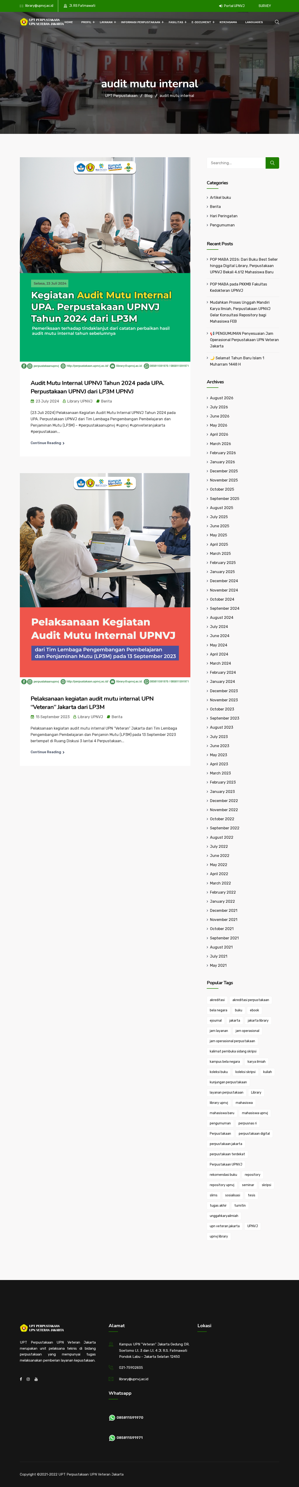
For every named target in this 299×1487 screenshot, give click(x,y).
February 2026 (223, 453)
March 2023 (220, 773)
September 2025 (224, 498)
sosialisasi (232, 1195)
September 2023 (224, 718)
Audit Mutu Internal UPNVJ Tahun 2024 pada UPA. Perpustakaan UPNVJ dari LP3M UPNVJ (97, 387)
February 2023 (223, 782)
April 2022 (219, 874)
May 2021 (218, 965)
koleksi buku (219, 1072)
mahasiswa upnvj (255, 1113)
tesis (251, 1195)
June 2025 (219, 526)
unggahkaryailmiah (224, 1216)
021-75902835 (131, 1368)
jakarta (234, 1021)
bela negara (218, 1010)
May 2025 (218, 535)
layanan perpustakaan (226, 1093)
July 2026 (219, 407)
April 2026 (219, 434)
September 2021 (224, 938)
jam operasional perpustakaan (232, 1041)
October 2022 (222, 819)
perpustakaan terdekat (227, 1154)
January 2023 (222, 791)
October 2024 (222, 599)
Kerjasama (228, 22)
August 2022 (221, 837)
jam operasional (247, 1031)
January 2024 (222, 681)
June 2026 (219, 416)
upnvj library (219, 1236)
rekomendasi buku (223, 1175)
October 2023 (222, 709)
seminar (248, 1185)
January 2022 (222, 901)
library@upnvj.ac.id (39, 6)
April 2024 (219, 654)
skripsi (266, 1185)
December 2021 (223, 910)
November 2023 (224, 700)
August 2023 (221, 727)
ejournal (216, 1021)
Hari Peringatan (224, 216)
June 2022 (219, 855)
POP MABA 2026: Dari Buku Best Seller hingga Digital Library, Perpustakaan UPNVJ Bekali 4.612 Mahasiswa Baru (244, 265)
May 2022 (218, 865)
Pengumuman (222, 225)
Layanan (106, 22)
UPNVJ (252, 1226)
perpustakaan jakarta (226, 1144)
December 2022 (224, 801)
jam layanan (219, 1031)
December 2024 (224, 581)
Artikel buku (220, 197)
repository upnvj (222, 1185)
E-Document (201, 22)
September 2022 (224, 828)
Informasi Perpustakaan (140, 22)
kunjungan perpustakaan (228, 1082)
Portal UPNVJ (234, 6)
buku (238, 1010)
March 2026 (220, 444)
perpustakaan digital (254, 1134)
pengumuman (220, 1123)
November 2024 (224, 590)
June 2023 (219, 746)
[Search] (272, 163)
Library (256, 1093)
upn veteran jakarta (225, 1226)
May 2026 (218, 425)
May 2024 (218, 645)
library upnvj (219, 1103)
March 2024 (220, 663)
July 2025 (219, 517)
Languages (254, 22)
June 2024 (219, 636)
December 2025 (224, 471)
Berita (106, 401)
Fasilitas (176, 22)
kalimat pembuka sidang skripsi (233, 1051)
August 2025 (221, 508)
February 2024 (223, 672)
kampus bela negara (225, 1062)
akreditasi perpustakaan (250, 1000)
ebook (254, 1010)
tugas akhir (218, 1206)
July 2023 (219, 737)
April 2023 (219, 764)
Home (68, 22)
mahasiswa (244, 1103)
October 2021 (222, 929)
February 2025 (223, 562)
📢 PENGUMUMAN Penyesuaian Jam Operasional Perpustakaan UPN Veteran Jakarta (244, 339)
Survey (265, 6)
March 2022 (220, 883)
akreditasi (217, 1000)
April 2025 (219, 544)
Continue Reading (46, 443)
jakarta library (258, 1021)
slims (213, 1195)
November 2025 (224, 480)
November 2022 (224, 810)
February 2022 (223, 892)
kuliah (267, 1072)
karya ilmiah (257, 1062)
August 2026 (221, 398)
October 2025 (222, 489)
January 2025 (222, 572)
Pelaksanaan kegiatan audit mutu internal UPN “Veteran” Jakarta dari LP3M (92, 703)
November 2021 (223, 919)
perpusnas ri (247, 1123)
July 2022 (219, 846)
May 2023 (218, 755)
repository (252, 1175)
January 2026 (222, 462)
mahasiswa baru (222, 1113)
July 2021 (218, 956)
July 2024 (219, 626)
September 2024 (224, 608)
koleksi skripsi (245, 1072)
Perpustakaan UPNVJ (226, 1164)
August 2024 (221, 617)
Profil (86, 22)
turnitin (240, 1206)
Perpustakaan (220, 1134)
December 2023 (224, 691)
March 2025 (220, 553)
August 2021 (221, 947)
